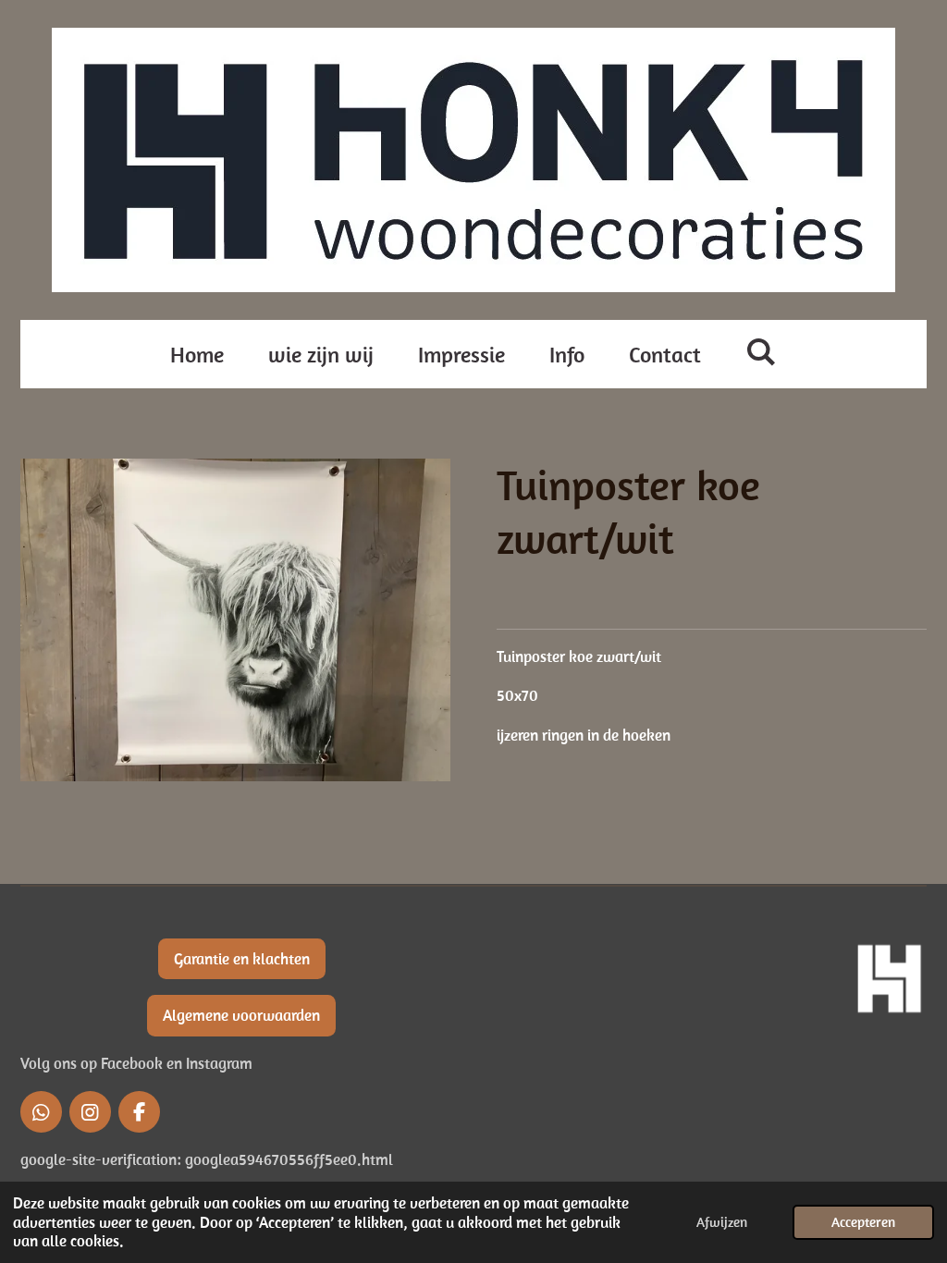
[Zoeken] (761, 351)
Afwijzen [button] (721, 1222)
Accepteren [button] (863, 1222)
